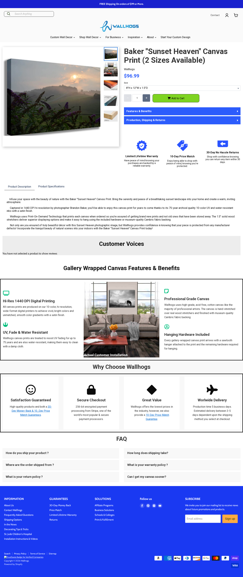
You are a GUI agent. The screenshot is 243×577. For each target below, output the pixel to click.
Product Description (19, 186)
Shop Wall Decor (89, 37)
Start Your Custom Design (175, 37)
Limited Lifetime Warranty (63, 514)
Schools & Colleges (104, 514)
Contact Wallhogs (13, 510)
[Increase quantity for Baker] (146, 98)
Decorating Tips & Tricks (16, 529)
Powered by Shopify (13, 564)
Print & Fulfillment (104, 519)
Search (7, 553)
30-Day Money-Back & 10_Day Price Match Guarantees (32, 411)
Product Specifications (51, 186)
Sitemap (52, 553)
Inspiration (134, 37)
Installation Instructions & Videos (21, 538)
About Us (9, 505)
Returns (53, 519)
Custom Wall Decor (61, 37)
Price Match (55, 510)
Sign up (230, 518)
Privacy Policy (20, 553)
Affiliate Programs (104, 505)
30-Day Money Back (60, 505)
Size (126, 83)
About (150, 37)
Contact (215, 15)
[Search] (8, 14)
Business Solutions (104, 510)
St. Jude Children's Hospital (18, 534)
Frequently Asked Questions (18, 514)
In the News (10, 524)
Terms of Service (37, 553)
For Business (113, 37)
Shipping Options (13, 519)
